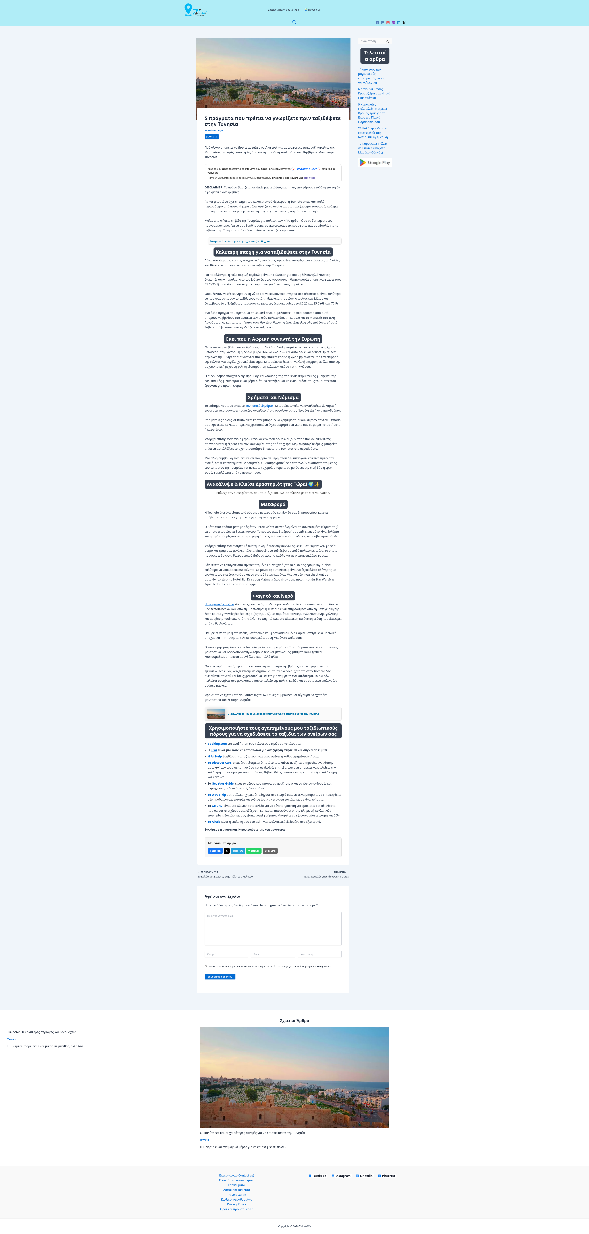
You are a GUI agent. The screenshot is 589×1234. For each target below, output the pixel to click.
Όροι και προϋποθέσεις (236, 1209)
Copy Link (270, 850)
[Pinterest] (388, 22)
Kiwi (214, 750)
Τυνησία (211, 137)
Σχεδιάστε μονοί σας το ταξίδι (284, 9)
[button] (294, 22)
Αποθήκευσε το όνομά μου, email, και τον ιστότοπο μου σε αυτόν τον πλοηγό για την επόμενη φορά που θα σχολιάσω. (270, 966)
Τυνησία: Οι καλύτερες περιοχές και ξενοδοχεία (240, 241)
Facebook (215, 850)
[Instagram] (393, 22)
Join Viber (309, 177)
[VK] (382, 22)
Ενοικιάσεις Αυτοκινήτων (236, 1180)
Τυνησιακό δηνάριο (259, 406)
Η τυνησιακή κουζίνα (219, 604)
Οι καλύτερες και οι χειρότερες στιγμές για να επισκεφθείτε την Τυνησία (273, 713)
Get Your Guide (223, 784)
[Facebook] (377, 22)
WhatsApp (253, 850)
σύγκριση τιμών (307, 168)
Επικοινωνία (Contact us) (236, 1175)
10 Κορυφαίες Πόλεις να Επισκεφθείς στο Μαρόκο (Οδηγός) (373, 148)
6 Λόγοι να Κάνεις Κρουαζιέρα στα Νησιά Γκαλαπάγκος (374, 93)
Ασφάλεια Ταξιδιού (236, 1190)
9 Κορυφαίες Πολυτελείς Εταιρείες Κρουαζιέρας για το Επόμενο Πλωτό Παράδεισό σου (372, 113)
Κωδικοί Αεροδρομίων (236, 1199)
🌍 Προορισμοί (312, 9)
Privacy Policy (236, 1204)
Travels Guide (236, 1195)
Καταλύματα (236, 1185)
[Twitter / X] (404, 22)
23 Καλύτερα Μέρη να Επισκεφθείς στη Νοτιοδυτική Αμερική (373, 132)
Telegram (238, 850)
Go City (217, 806)
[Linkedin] (398, 22)
